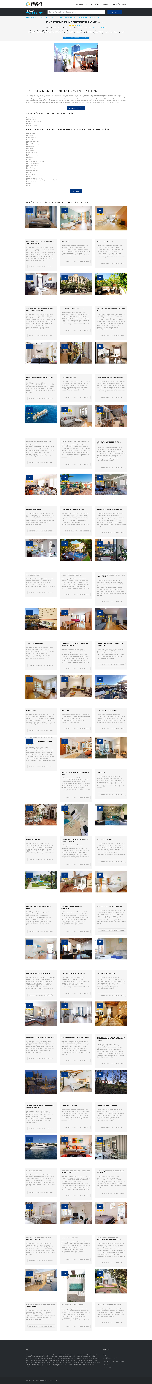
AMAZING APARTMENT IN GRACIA (73, 973)
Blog (124, 4)
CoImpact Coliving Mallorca (72, 309)
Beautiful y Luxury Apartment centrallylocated (38, 1238)
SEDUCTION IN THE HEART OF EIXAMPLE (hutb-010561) (75, 1171)
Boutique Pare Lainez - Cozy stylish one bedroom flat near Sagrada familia (111, 1039)
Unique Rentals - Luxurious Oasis (110, 509)
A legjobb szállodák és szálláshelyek (114, 1361)
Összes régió (107, 1364)
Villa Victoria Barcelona (71, 575)
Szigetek (89, 4)
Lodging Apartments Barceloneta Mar (75, 773)
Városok (106, 4)
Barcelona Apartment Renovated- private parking (75, 840)
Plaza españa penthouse (107, 711)
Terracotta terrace (105, 242)
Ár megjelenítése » (76, 108)
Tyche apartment (33, 575)
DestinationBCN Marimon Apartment (71, 907)
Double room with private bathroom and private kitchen (109, 1238)
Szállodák (116, 4)
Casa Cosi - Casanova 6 (70, 1238)
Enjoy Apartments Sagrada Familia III (40, 378)
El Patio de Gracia (33, 839)
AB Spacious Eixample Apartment (110, 378)
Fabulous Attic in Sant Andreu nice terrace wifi (40, 1305)
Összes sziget (107, 1367)
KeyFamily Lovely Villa (70, 1106)
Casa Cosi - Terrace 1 (34, 644)
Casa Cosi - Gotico (68, 378)
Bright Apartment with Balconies (75, 1037)
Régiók (97, 4)
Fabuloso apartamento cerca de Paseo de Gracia (74, 644)
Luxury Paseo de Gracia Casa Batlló (75, 441)
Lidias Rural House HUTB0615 (72, 1305)
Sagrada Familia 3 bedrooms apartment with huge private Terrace (109, 442)
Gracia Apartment (33, 509)
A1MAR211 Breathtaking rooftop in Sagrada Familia (40, 1106)
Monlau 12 (65, 711)
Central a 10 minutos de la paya (109, 906)
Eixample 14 (101, 772)
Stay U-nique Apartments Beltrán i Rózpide (110, 1171)
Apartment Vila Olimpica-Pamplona (40, 1037)
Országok (79, 4)
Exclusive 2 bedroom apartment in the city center (40, 242)
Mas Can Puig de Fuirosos (107, 1106)
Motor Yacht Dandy (34, 1171)
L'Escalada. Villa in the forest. (109, 1305)
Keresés (115, 12)
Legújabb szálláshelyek (110, 1358)
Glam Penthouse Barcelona (72, 509)
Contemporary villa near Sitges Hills (39, 907)
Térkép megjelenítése (99, 27)
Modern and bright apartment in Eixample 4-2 (110, 644)
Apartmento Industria (106, 973)
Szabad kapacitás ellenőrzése (76, 38)
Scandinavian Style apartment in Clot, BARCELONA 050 (39, 309)
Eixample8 (65, 242)
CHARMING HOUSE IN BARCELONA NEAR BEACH (111, 309)
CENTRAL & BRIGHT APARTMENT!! (38, 973)
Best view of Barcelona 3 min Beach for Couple (111, 575)
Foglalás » (76, 191)
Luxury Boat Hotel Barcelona (38, 441)
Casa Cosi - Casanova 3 (106, 839)
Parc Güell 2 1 (31, 711)
